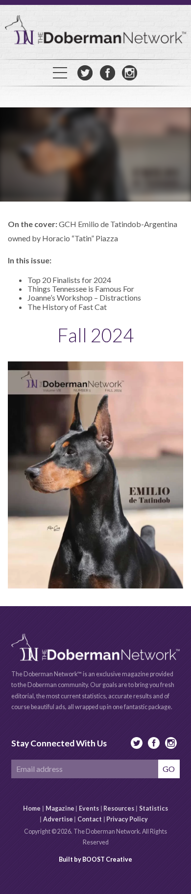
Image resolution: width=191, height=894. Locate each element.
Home (32, 808)
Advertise (58, 819)
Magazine (60, 808)
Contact (89, 819)
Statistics (153, 808)
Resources (118, 808)
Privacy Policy (127, 819)
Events (89, 808)
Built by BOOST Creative (95, 859)
